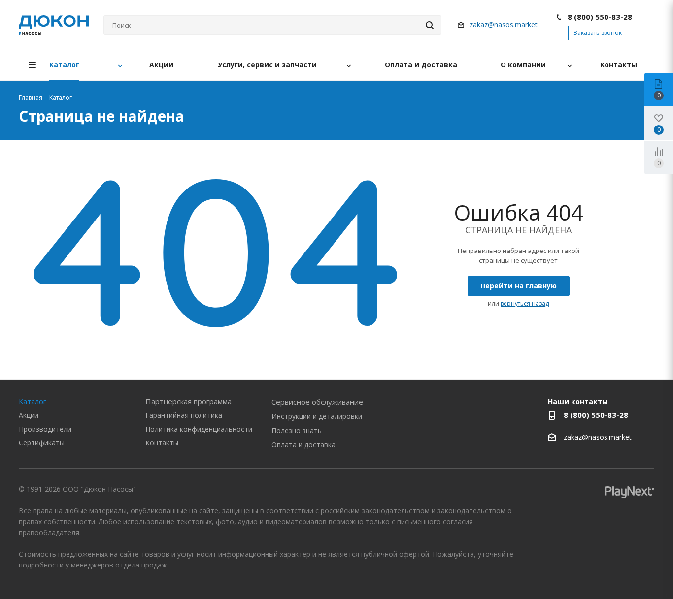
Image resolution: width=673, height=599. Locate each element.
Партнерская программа (188, 401)
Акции (28, 415)
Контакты (161, 442)
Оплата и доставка (303, 444)
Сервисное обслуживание (317, 402)
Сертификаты (42, 442)
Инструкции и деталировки (316, 416)
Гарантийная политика (183, 415)
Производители (45, 429)
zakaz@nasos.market (504, 24)
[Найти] (429, 25)
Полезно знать (296, 430)
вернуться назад (525, 303)
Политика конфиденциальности (198, 429)
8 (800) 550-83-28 (600, 17)
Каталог (32, 401)
